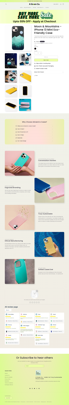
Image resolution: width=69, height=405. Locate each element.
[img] (8, 316)
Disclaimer (7, 381)
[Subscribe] (43, 366)
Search (6, 373)
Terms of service (37, 401)
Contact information (29, 401)
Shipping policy (43, 401)
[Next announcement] (64, 1)
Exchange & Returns (9, 384)
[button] (6, 4)
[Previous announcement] (5, 1)
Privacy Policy (7, 379)
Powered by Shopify (16, 401)
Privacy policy (23, 401)
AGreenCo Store (10, 401)
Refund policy (49, 401)
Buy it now (46, 60)
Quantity (35, 51)
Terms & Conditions (9, 382)
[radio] (35, 49)
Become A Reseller (8, 377)
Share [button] (36, 75)
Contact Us (7, 375)
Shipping (42, 43)
